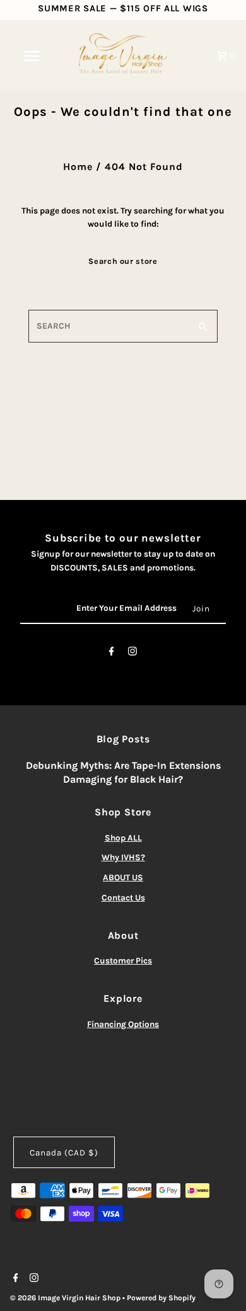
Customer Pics (123, 960)
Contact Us (123, 897)
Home (78, 167)
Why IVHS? (123, 857)
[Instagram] (132, 654)
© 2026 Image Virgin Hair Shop (66, 1297)
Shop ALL (123, 838)
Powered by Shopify (161, 1297)
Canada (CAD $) (64, 1152)
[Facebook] (111, 654)
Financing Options (123, 1024)
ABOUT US (123, 877)
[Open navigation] (31, 56)
